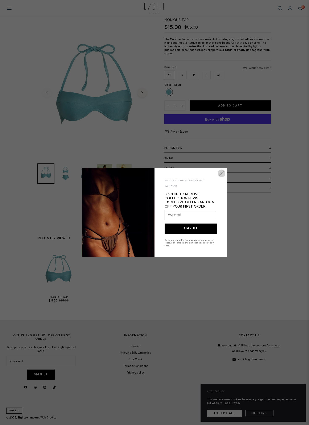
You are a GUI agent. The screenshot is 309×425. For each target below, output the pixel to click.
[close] (221, 173)
